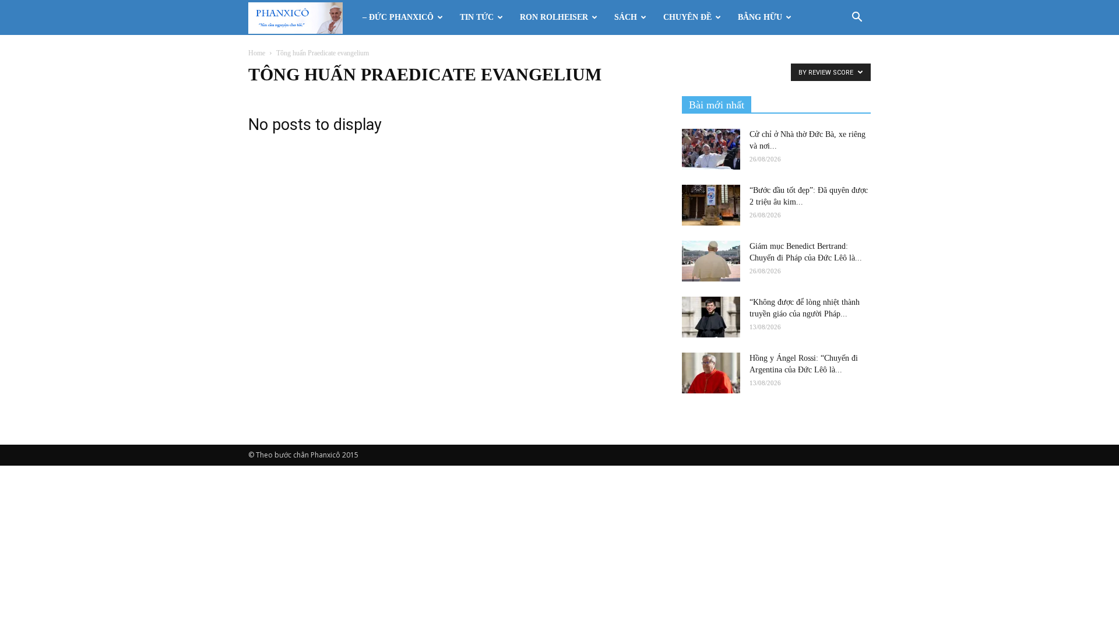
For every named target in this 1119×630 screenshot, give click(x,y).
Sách (625, 17)
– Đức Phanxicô (398, 17)
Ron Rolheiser (554, 17)
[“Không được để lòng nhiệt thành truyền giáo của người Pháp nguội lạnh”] (711, 317)
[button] (857, 18)
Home (256, 53)
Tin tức (477, 17)
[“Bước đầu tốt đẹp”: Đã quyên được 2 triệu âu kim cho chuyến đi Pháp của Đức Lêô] (711, 205)
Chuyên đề (687, 17)
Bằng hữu (760, 17)
